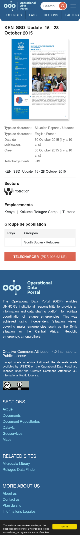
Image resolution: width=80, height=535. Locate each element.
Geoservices (12, 433)
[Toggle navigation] (73, 6)
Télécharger (39, 256)
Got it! (65, 526)
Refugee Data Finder (19, 469)
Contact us (11, 499)
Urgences (13, 15)
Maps (7, 439)
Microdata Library (16, 463)
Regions (51, 15)
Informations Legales (19, 511)
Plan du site (12, 505)
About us (10, 493)
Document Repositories (21, 421)
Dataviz (9, 427)
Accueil (8, 409)
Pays (32, 15)
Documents (12, 415)
